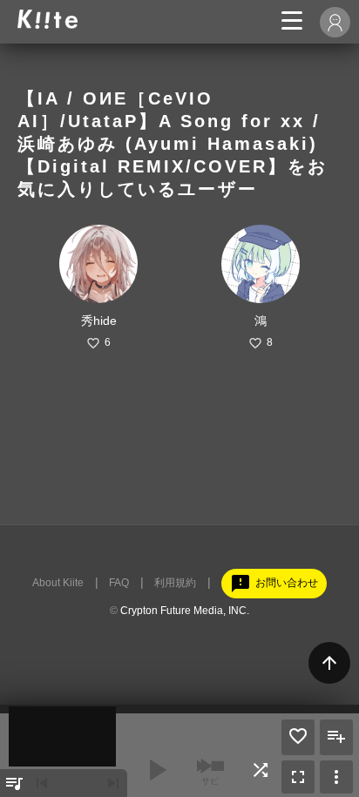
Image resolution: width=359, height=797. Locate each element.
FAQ (119, 583)
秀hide (99, 321)
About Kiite (58, 583)
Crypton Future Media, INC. (184, 611)
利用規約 (175, 583)
